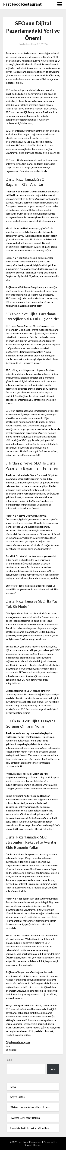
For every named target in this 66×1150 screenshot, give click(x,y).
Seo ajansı (11, 1049)
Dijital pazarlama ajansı (18, 1042)
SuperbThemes (33, 1145)
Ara (9, 1060)
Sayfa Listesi (17, 1096)
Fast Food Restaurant (22, 4)
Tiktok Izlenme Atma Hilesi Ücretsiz (31, 1107)
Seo (8, 1045)
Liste (13, 1086)
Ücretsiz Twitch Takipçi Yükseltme (29, 1128)
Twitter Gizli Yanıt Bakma (25, 1117)
